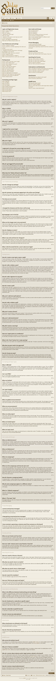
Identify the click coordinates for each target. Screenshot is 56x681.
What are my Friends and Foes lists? (36, 52)
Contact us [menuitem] (28, 675)
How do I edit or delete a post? (8, 62)
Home (7, 18)
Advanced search (54, 8)
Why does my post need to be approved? (10, 75)
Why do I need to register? (7, 30)
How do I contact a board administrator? (36, 88)
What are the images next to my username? (11, 53)
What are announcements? (7, 87)
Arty (29, 679)
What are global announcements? (8, 86)
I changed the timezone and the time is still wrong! (12, 50)
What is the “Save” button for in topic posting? (11, 74)
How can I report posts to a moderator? (10, 72)
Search (52, 8)
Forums (12, 18)
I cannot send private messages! (35, 44)
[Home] (12, 8)
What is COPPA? (5, 31)
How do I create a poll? (6, 65)
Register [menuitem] (53, 18)
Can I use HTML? (5, 82)
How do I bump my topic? (7, 76)
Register (12, 20)
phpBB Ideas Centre (6, 649)
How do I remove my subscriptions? (36, 72)
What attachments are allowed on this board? (37, 77)
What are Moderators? (33, 31)
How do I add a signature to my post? (9, 64)
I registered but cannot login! (8, 34)
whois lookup (33, 656)
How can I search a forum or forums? (36, 58)
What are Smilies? (5, 83)
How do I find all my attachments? (35, 78)
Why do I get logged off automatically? (9, 39)
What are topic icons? (6, 91)
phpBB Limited (35, 641)
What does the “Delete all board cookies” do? (11, 40)
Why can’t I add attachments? (8, 70)
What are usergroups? (33, 33)
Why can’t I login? (5, 35)
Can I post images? (6, 85)
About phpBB (36, 643)
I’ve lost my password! (6, 38)
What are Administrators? (34, 30)
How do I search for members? (35, 62)
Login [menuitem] (50, 18)
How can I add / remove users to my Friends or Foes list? (40, 54)
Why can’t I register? (6, 33)
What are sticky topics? (7, 88)
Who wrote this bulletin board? (34, 83)
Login (8, 20)
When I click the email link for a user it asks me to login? (13, 56)
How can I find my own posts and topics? (37, 63)
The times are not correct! (7, 49)
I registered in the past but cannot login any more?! (12, 37)
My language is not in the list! (8, 51)
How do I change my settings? (8, 45)
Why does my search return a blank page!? (37, 61)
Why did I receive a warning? (8, 71)
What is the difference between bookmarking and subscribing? (41, 68)
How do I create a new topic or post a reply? (11, 61)
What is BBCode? (5, 81)
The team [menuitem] (33, 675)
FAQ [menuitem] (48, 18)
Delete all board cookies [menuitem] (41, 675)
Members (19, 18)
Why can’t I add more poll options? (9, 66)
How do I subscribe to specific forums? (36, 71)
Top (53, 106)
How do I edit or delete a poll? (8, 67)
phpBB (23, 218)
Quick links (4, 18)
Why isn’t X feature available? (34, 84)
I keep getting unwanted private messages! (37, 45)
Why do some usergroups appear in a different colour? (39, 37)
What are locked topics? (7, 90)
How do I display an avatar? (7, 54)
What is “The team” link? (33, 39)
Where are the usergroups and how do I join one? (38, 34)
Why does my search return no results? (36, 60)
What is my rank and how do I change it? (10, 55)
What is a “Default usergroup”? (35, 38)
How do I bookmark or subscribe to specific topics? (39, 69)
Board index (8, 675)
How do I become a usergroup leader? (36, 35)
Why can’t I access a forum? (8, 69)
